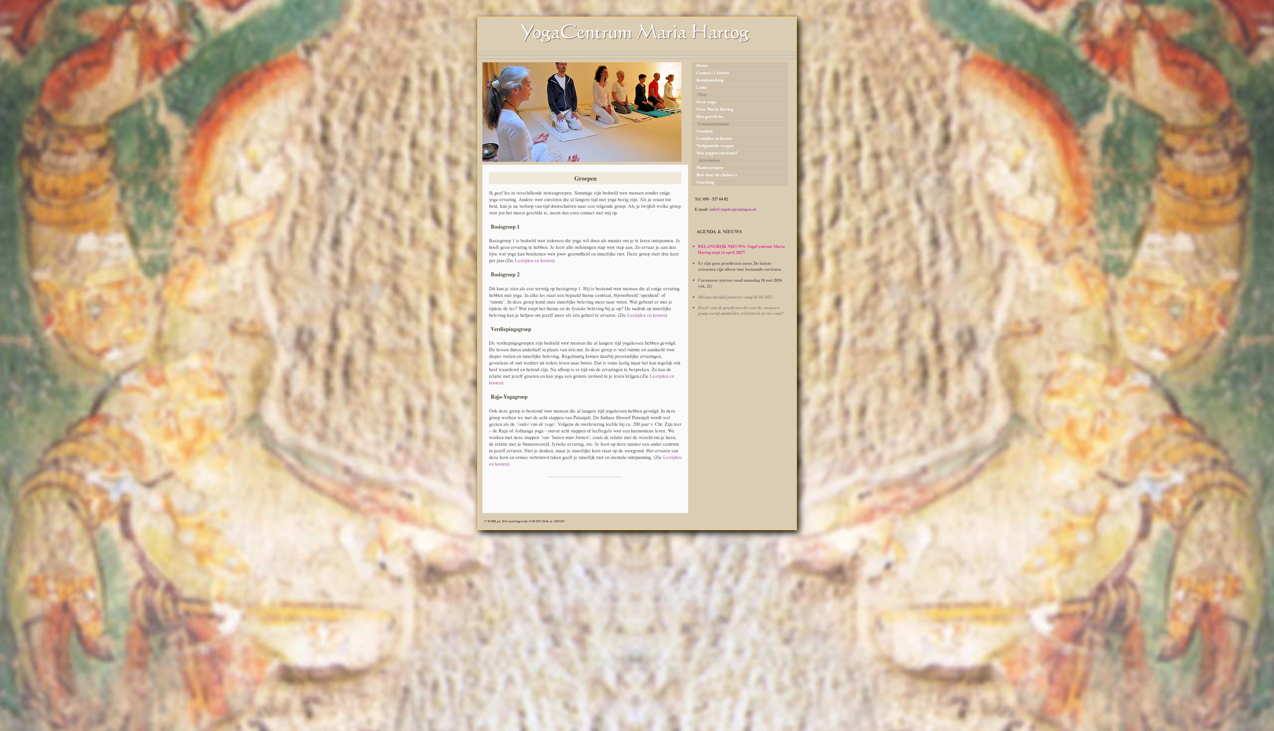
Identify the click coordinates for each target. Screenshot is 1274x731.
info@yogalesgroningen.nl (733, 209)
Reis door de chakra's (716, 175)
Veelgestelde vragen (715, 145)
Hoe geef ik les (709, 116)
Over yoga (706, 102)
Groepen (704, 131)
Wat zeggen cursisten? (717, 153)
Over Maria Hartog (715, 109)
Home (702, 65)
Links (701, 87)
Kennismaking (710, 80)
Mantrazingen (709, 167)
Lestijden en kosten (534, 260)
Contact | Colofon (712, 73)
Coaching (705, 182)
